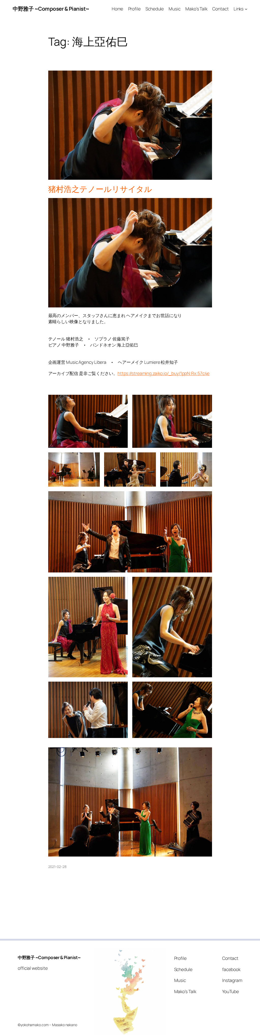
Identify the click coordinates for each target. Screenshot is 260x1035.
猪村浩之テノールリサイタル (100, 189)
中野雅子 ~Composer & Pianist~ (51, 8)
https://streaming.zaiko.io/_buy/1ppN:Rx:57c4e (164, 373)
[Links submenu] (246, 8)
